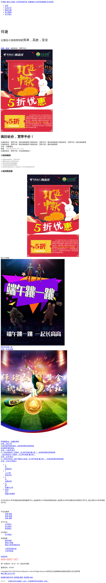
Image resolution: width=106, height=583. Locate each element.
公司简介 (8, 524)
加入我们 (8, 526)
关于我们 (8, 14)
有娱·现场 (8, 516)
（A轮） (24, 581)
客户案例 (8, 12)
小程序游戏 (9, 551)
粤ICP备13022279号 (8, 573)
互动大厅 (8, 8)
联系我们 (8, 528)
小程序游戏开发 (11, 549)
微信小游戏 (9, 543)
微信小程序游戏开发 (12, 545)
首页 (6, 6)
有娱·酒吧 (8, 518)
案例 (7, 48)
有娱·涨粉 (8, 514)
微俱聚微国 (18, 577)
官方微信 (8, 534)
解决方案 (8, 10)
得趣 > (3, 48)
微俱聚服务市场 (7, 577)
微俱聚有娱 (28, 577)
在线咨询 (4, 556)
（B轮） (46, 581)
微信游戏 (8, 540)
